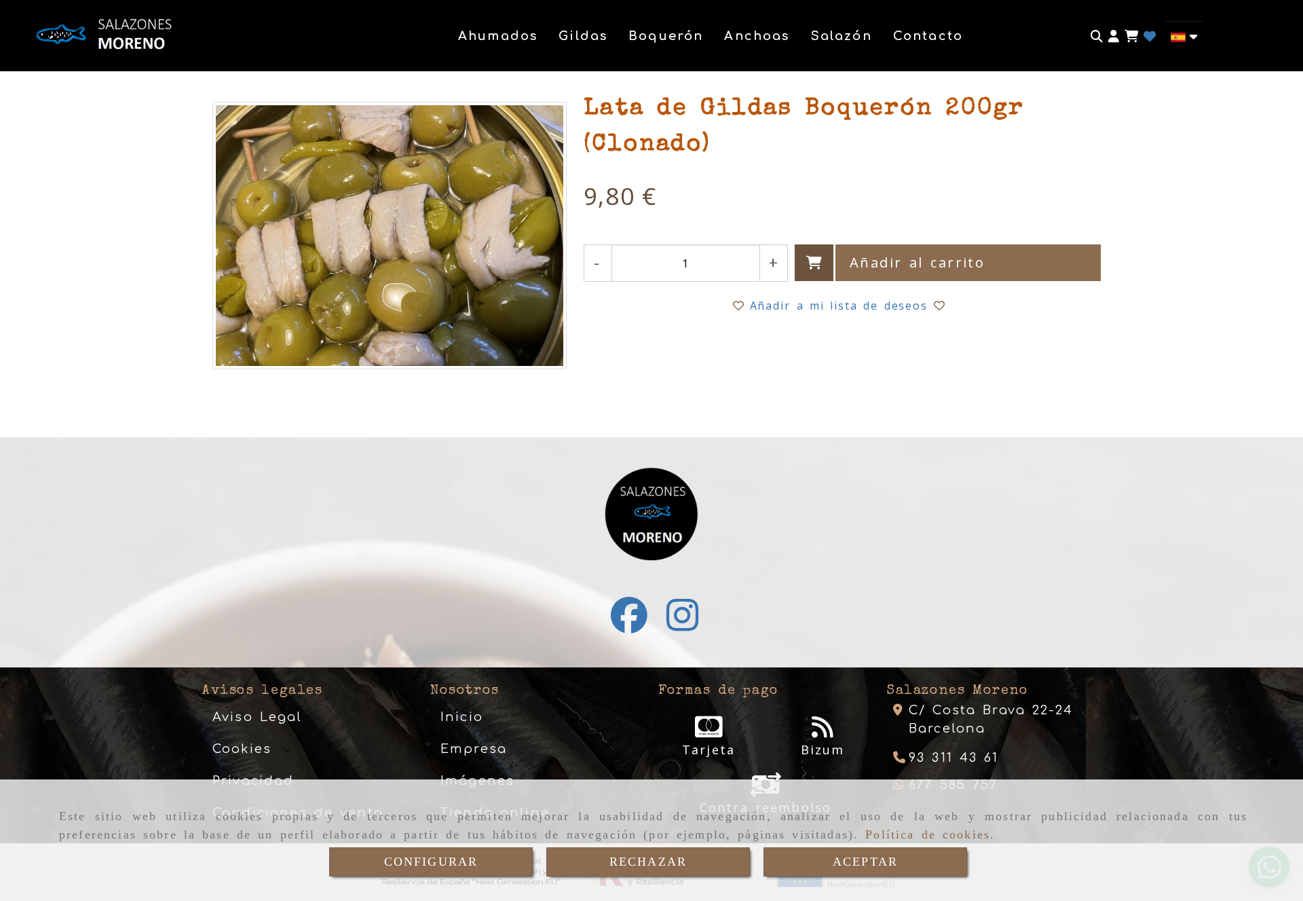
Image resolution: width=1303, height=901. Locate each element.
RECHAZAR (648, 861)
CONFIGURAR (431, 861)
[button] (1114, 36)
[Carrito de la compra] (1131, 36)
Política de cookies (927, 834)
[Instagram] (682, 624)
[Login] (1149, 36)
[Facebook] (629, 624)
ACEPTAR (865, 861)
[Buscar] (1097, 36)
